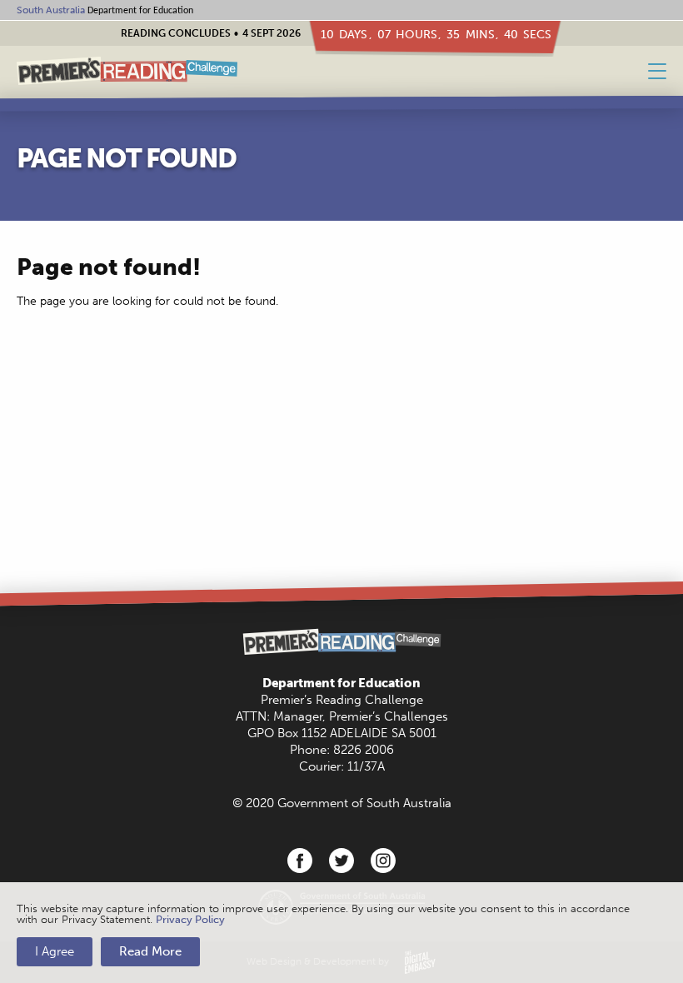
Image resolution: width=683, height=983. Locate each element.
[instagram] (383, 860)
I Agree (54, 951)
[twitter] (341, 860)
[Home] (127, 71)
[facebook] (299, 860)
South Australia (51, 10)
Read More (150, 951)
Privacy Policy (190, 919)
